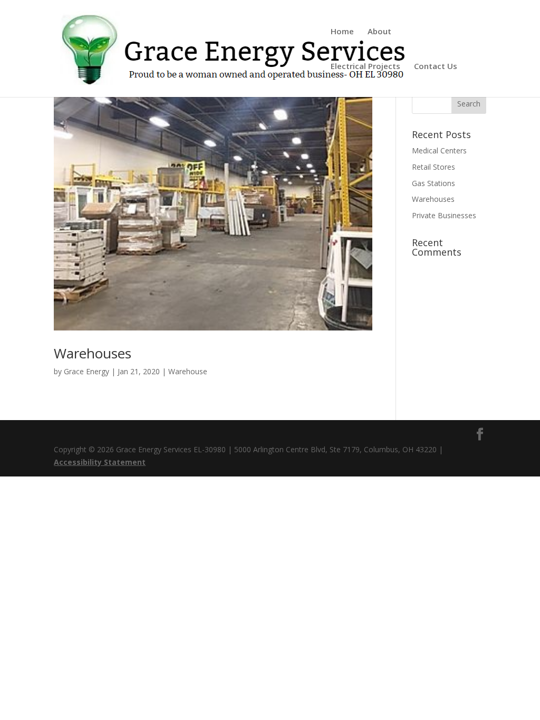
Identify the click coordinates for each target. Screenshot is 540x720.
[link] (238, 48)
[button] (468, 103)
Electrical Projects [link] (365, 66)
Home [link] (342, 31)
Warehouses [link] (92, 353)
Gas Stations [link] (433, 183)
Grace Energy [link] (86, 371)
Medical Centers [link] (439, 150)
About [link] (379, 31)
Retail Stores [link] (433, 167)
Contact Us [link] (435, 66)
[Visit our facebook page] (480, 434)
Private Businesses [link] (444, 215)
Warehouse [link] (187, 371)
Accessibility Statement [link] (100, 462)
